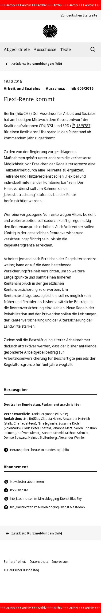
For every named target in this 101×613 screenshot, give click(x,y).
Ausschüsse (45, 49)
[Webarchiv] (50, 31)
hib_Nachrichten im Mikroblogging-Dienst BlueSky (46, 498)
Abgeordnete (17, 49)
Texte (65, 49)
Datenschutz (39, 561)
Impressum (60, 561)
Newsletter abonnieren (27, 481)
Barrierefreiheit (15, 561)
